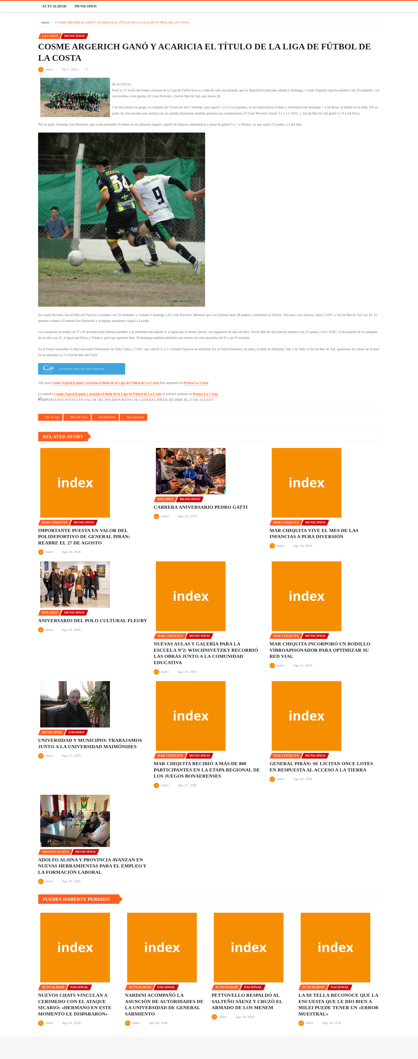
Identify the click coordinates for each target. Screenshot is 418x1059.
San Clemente (135, 417)
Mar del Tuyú (78, 417)
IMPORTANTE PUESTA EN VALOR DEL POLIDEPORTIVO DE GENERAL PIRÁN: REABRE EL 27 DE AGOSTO (84, 536)
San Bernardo (107, 417)
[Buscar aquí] (378, 6)
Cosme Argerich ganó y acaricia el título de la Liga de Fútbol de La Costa (105, 383)
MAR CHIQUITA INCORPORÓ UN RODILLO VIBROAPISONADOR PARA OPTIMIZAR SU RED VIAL (320, 650)
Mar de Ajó (52, 417)
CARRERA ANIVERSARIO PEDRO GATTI (201, 507)
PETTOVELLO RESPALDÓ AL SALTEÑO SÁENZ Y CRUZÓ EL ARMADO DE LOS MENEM (247, 1001)
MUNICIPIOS (86, 6)
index (49, 69)
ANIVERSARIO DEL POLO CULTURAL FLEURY (92, 620)
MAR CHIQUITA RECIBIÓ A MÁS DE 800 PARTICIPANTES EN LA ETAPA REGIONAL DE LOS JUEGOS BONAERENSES (207, 770)
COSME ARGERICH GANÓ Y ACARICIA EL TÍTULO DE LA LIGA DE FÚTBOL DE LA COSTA (122, 22)
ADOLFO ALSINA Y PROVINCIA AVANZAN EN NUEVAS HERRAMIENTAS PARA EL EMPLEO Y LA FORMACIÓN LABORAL (92, 866)
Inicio (45, 22)
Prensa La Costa (196, 383)
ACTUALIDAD (54, 6)
